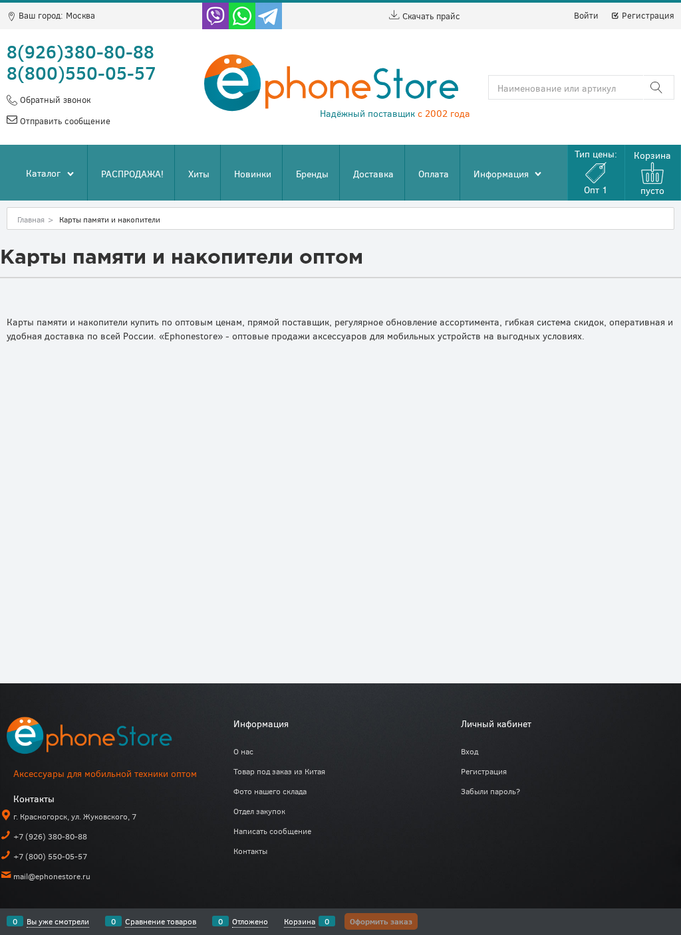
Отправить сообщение (63, 121)
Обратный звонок (53, 100)
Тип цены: (596, 171)
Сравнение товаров (160, 921)
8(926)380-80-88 (80, 51)
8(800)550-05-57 (81, 72)
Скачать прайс (430, 16)
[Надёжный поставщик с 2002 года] (106, 738)
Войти (586, 15)
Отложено (250, 921)
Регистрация (646, 15)
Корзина (299, 921)
